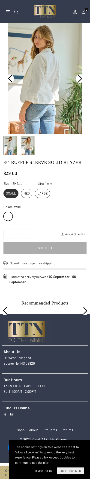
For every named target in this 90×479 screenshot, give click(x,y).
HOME (6, 474)
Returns (67, 430)
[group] (45, 78)
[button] (83, 11)
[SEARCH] (16, 11)
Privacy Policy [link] (43, 470)
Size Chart (45, 184)
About (33, 430)
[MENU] (7, 11)
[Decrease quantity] (9, 234)
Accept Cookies (70, 470)
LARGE (42, 193)
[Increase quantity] (29, 234)
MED (27, 193)
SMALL (11, 193)
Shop (20, 430)
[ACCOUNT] (75, 11)
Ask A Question (75, 234)
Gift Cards (49, 430)
